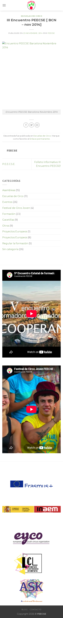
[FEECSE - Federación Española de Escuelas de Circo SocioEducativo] (31, 5)
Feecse (51, 33)
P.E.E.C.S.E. (8, 164)
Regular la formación (15, 243)
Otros (5, 225)
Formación (8, 213)
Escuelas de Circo (31, 16)
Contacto (35, 609)
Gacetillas (8, 219)
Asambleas (8, 190)
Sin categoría (10, 249)
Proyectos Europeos (14, 231)
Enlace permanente (40, 139)
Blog (25, 609)
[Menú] (4, 5)
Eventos (7, 202)
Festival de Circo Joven (16, 208)
